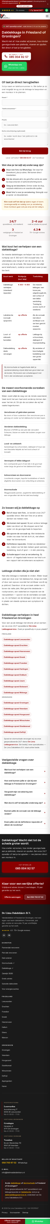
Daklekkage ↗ (7, 968)
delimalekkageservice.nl (15, 1195)
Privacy (5, 1213)
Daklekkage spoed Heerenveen (17, 651)
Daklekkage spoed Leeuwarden (17, 639)
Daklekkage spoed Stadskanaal (17, 726)
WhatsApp (22, 1163)
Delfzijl (4, 1076)
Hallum (4, 1027)
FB (9, 935)
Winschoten (6, 1071)
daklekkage (16, 1183)
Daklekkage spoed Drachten (16, 645)
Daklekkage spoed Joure (14, 681)
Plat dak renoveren (9, 953)
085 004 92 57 (25, 158)
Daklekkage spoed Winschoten (17, 720)
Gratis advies (7, 979)
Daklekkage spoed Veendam (16, 709)
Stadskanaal (6, 1066)
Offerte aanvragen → (24, 6)
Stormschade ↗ (8, 963)
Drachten (5, 1007)
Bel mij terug (25, 151)
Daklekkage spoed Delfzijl (15, 732)
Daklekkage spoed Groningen (16, 703)
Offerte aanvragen (12, 897)
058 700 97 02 (9, 1162)
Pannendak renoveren (10, 948)
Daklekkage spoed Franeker (15, 663)
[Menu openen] (47, 16)
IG (4, 935)
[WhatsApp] (46, 10)
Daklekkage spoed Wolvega (15, 693)
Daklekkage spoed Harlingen (16, 669)
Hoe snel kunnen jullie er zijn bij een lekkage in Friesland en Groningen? (20, 782)
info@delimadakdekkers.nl (13, 1172)
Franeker (5, 1012)
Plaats (4, 120)
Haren (4, 1086)
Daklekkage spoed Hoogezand (16, 714)
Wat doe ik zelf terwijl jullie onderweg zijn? (23, 803)
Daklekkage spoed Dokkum (15, 675)
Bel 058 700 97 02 (35, 897)
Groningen (6, 1050)
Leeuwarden (7, 1001)
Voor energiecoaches (10, 989)
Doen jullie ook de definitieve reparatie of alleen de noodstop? (23, 823)
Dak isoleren (7, 958)
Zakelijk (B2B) (7, 973)
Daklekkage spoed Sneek (14, 657)
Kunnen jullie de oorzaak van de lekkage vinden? (22, 812)
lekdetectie (26, 1192)
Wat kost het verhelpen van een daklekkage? (18, 771)
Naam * (4, 97)
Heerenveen (7, 1022)
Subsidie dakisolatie (10, 984)
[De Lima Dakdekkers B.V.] (5, 16)
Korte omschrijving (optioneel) (13, 131)
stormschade (29, 1183)
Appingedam (7, 1081)
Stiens (4, 1032)
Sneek (4, 1017)
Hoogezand (6, 1060)
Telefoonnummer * (9, 109)
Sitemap (25, 1213)
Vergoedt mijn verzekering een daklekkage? (18, 793)
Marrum (5, 1038)
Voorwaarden (15, 1213)
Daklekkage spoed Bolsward (16, 687)
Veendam (5, 1055)
